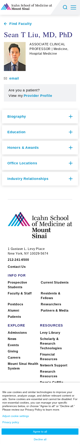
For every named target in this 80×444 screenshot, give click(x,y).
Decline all (40, 439)
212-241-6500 (18, 259)
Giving (13, 351)
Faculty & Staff (20, 293)
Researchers (51, 304)
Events (13, 345)
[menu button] (75, 7)
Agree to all (40, 431)
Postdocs (15, 304)
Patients (14, 316)
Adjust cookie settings (15, 416)
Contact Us (17, 266)
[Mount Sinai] (40, 228)
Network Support (53, 365)
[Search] (65, 7)
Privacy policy (10, 422)
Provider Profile (38, 96)
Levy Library (50, 332)
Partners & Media (55, 310)
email (14, 78)
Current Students (55, 282)
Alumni (13, 310)
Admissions (17, 332)
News (12, 339)
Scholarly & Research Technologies (51, 343)
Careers (14, 357)
